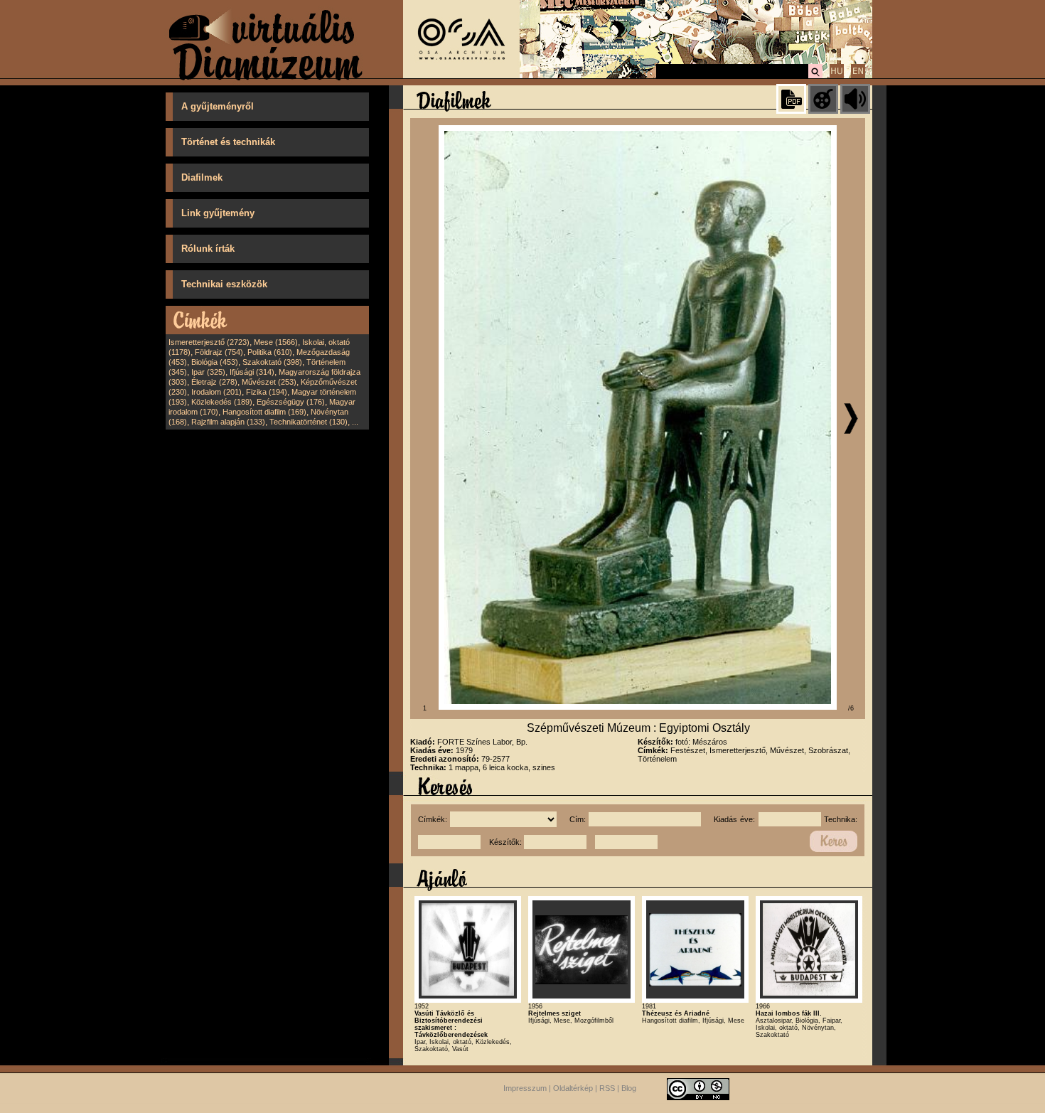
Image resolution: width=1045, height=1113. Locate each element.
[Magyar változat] (837, 76)
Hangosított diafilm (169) (264, 412)
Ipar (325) (208, 372)
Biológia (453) (214, 362)
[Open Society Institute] (461, 75)
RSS (607, 1088)
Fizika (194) (266, 392)
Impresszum (525, 1088)
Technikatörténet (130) (308, 421)
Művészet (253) (269, 382)
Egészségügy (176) (291, 402)
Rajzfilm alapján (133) (228, 421)
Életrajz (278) (214, 382)
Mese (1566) (276, 342)
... (355, 421)
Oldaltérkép (573, 1088)
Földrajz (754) (219, 352)
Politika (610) (269, 352)
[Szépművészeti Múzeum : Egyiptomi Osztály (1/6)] (638, 707)
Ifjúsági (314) (252, 372)
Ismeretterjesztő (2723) (209, 342)
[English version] (858, 76)
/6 (851, 708)
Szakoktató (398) (272, 362)
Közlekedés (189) (221, 402)
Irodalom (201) (216, 392)
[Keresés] (815, 76)
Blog (628, 1088)
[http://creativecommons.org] (698, 1088)
